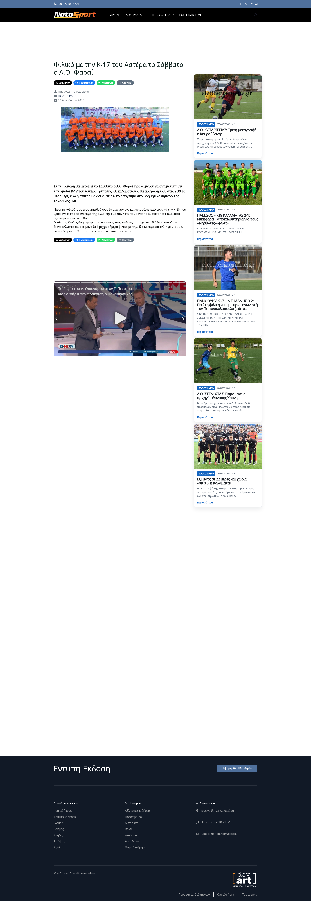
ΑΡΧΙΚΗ (115, 15)
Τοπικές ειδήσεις (65, 817)
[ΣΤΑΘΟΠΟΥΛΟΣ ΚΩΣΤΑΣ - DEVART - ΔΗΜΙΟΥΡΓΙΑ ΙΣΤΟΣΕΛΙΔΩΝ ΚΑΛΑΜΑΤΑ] (243, 879)
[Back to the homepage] (75, 15)
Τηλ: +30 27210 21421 (216, 822)
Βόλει (128, 829)
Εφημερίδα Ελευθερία (237, 768)
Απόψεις (59, 841)
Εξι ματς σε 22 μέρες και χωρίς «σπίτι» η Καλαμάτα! (221, 481)
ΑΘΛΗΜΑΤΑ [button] (134, 15)
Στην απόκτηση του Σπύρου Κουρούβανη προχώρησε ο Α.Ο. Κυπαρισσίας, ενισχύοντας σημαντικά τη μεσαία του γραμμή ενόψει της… (225, 142)
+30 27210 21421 (68, 4)
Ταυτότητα (249, 895)
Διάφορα (131, 835)
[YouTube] (256, 4)
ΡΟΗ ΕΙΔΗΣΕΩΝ (190, 15)
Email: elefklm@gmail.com (219, 834)
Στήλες (58, 835)
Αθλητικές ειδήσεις (138, 811)
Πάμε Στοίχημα (136, 847)
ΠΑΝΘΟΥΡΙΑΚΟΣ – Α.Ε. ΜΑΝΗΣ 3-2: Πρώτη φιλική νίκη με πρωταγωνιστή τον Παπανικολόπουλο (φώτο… (227, 304)
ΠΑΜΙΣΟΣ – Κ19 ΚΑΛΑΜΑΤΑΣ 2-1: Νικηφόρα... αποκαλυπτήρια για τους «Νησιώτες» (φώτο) (227, 219)
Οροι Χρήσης (226, 895)
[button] (255, 15)
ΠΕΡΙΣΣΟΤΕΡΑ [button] (160, 15)
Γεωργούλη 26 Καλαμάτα (217, 811)
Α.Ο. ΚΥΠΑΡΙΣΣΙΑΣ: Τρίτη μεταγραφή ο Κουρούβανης (226, 131)
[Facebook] (241, 4)
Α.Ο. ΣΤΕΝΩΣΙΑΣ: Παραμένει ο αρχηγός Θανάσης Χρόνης (221, 395)
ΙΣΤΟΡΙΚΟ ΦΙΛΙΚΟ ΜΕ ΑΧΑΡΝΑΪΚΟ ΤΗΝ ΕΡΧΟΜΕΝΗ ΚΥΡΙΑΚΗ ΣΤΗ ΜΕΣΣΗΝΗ (221, 230)
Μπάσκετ (131, 823)
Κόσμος (59, 829)
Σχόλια (58, 847)
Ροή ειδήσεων (63, 811)
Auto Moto (132, 841)
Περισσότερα (205, 153)
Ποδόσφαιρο (133, 817)
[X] (246, 4)
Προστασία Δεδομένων (194, 895)
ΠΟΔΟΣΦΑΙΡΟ (68, 96)
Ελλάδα (58, 823)
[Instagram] (251, 4)
